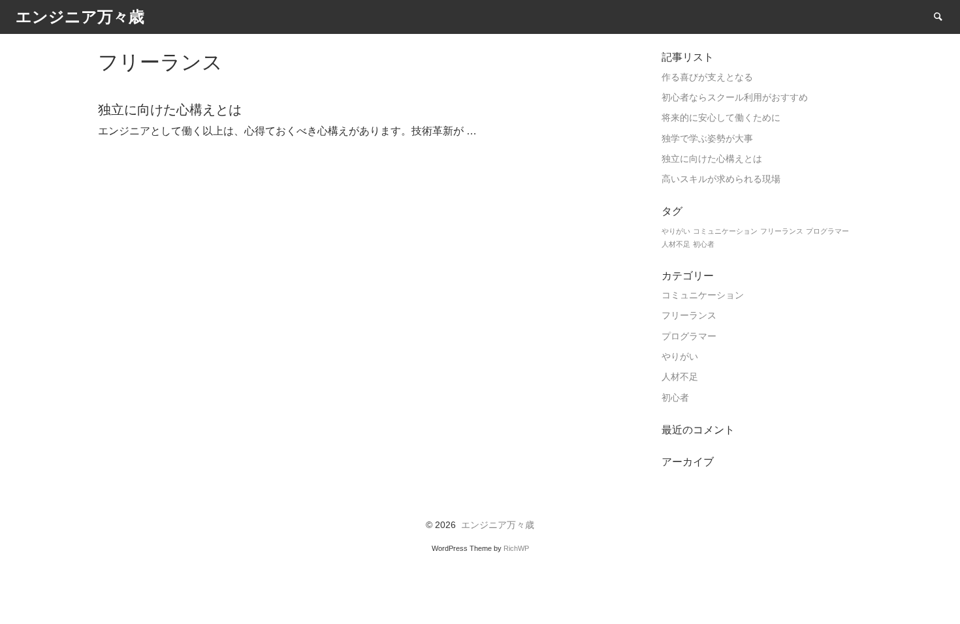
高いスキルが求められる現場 (721, 179)
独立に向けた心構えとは (712, 159)
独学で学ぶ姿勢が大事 (707, 139)
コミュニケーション (725, 231)
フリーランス (781, 231)
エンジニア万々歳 (497, 525)
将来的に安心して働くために (721, 118)
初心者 (703, 244)
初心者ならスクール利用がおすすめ (735, 97)
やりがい (676, 231)
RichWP (516, 548)
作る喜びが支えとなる (707, 77)
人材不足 (676, 244)
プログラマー (827, 231)
